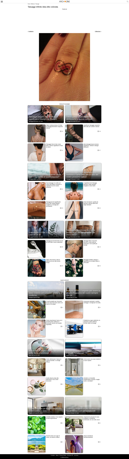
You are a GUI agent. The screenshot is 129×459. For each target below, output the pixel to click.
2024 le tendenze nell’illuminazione (88, 436)
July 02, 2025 (36, 355)
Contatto (53, 455)
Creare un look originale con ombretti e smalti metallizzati (83, 352)
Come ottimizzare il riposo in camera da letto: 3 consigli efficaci (53, 360)
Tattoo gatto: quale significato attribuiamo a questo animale (79, 118)
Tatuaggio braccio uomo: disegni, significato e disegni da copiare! (44, 118)
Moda (67, 355)
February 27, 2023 (75, 179)
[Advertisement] (64, 19)
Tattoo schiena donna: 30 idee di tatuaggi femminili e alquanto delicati (54, 127)
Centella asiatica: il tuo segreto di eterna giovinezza (54, 417)
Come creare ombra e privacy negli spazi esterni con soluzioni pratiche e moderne (45, 293)
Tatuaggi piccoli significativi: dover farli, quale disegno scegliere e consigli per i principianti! (53, 204)
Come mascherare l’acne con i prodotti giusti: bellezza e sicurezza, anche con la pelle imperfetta (54, 322)
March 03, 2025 (73, 355)
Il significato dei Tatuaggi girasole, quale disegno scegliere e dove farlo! (90, 184)
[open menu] (1, 1)
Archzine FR (70, 455)
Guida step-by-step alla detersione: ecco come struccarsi (52, 379)
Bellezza (33, 3)
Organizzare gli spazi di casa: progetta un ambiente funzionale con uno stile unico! (92, 418)
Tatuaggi (37, 3)
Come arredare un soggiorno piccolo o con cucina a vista (45, 409)
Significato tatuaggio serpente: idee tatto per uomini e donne (92, 126)
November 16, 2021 (38, 237)
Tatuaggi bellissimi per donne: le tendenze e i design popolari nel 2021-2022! (80, 232)
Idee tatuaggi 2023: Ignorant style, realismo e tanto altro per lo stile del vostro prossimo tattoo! (82, 174)
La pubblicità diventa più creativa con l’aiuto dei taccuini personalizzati (83, 409)
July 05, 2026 (36, 297)
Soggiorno (31, 413)
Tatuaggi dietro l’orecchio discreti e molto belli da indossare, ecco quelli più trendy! (90, 243)
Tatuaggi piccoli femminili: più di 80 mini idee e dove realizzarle (54, 241)
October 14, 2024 (75, 413)
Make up (31, 355)
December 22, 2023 (75, 121)
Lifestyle (31, 297)
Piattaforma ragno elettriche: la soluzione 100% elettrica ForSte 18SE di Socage (92, 322)
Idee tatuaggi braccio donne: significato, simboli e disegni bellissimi (91, 146)
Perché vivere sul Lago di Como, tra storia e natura (53, 436)
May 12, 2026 (74, 297)
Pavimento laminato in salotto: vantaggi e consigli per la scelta (92, 302)
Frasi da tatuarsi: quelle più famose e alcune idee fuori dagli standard (91, 203)
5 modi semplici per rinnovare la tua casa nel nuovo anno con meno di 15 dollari (54, 303)
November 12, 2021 (75, 237)
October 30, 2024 (38, 413)
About (57, 455)
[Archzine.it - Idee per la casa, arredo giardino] (64, 1)
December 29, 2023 (38, 121)
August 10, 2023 (37, 179)
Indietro (31, 31)
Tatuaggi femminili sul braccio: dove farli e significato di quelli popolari (45, 175)
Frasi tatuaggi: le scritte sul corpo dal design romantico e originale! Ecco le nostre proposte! (54, 185)
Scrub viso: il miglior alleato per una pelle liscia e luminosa (45, 352)
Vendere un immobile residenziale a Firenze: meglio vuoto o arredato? (92, 379)
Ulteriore (97, 31)
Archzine (76, 455)
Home (29, 3)
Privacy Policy (62, 455)
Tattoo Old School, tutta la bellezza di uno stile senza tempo (53, 261)
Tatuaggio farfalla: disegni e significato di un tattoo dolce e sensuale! (92, 261)
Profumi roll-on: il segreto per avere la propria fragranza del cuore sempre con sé (83, 293)
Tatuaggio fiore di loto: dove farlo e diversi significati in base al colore (54, 146)
